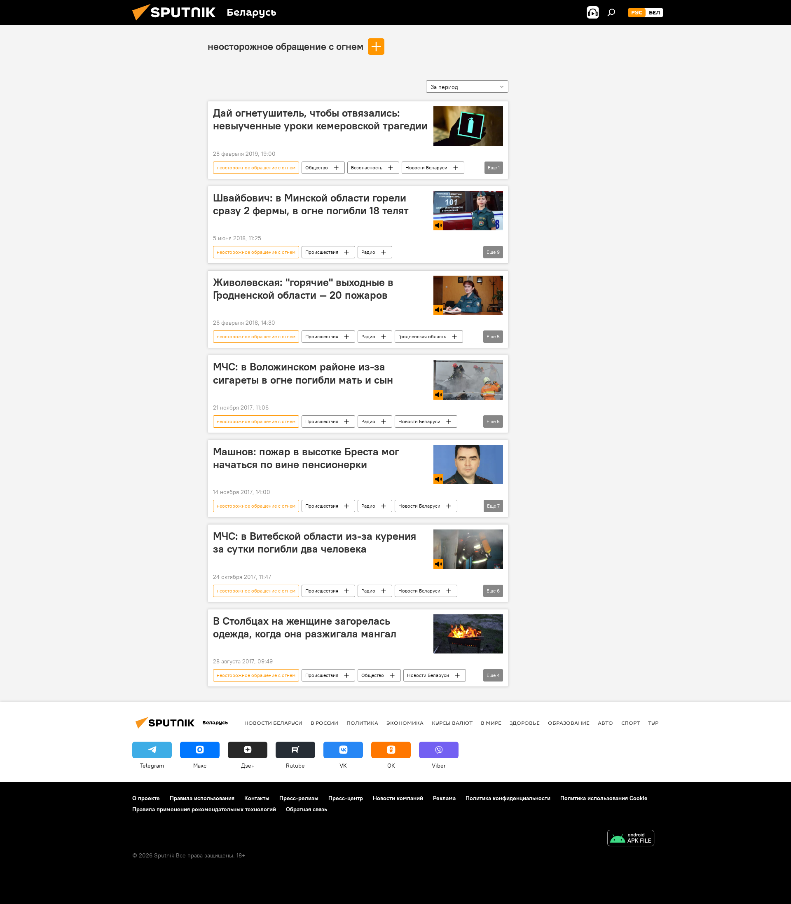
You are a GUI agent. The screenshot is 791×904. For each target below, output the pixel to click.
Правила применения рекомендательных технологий (204, 809)
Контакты (256, 798)
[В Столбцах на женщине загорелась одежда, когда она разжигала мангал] (468, 633)
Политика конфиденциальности (508, 798)
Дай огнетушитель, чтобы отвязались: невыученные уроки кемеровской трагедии (320, 119)
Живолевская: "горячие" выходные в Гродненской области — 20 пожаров (303, 289)
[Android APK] (631, 839)
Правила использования (202, 798)
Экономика (405, 722)
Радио (368, 252)
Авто (605, 722)
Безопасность (366, 167)
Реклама (444, 798)
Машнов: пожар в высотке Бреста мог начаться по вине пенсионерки (306, 458)
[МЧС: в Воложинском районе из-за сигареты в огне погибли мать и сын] (468, 379)
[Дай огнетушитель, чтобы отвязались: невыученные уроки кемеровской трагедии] (468, 126)
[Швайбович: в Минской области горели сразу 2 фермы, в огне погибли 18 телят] (468, 210)
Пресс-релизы (298, 798)
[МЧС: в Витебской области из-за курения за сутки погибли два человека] (468, 549)
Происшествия (321, 252)
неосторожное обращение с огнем (285, 46)
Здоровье (525, 722)
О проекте (146, 798)
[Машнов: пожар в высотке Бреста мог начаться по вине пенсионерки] (468, 464)
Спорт (630, 722)
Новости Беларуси (426, 167)
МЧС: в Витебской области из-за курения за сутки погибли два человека (314, 542)
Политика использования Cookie (604, 798)
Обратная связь (306, 809)
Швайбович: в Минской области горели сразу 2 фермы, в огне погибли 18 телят (311, 204)
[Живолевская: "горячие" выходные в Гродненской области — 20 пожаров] (468, 295)
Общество (316, 167)
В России (324, 722)
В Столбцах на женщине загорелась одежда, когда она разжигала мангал (304, 627)
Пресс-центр (345, 798)
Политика (362, 722)
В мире (491, 722)
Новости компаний (398, 798)
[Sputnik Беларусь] (177, 22)
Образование (569, 722)
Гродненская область (422, 336)
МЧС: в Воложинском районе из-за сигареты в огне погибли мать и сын (303, 373)
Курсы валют (452, 722)
